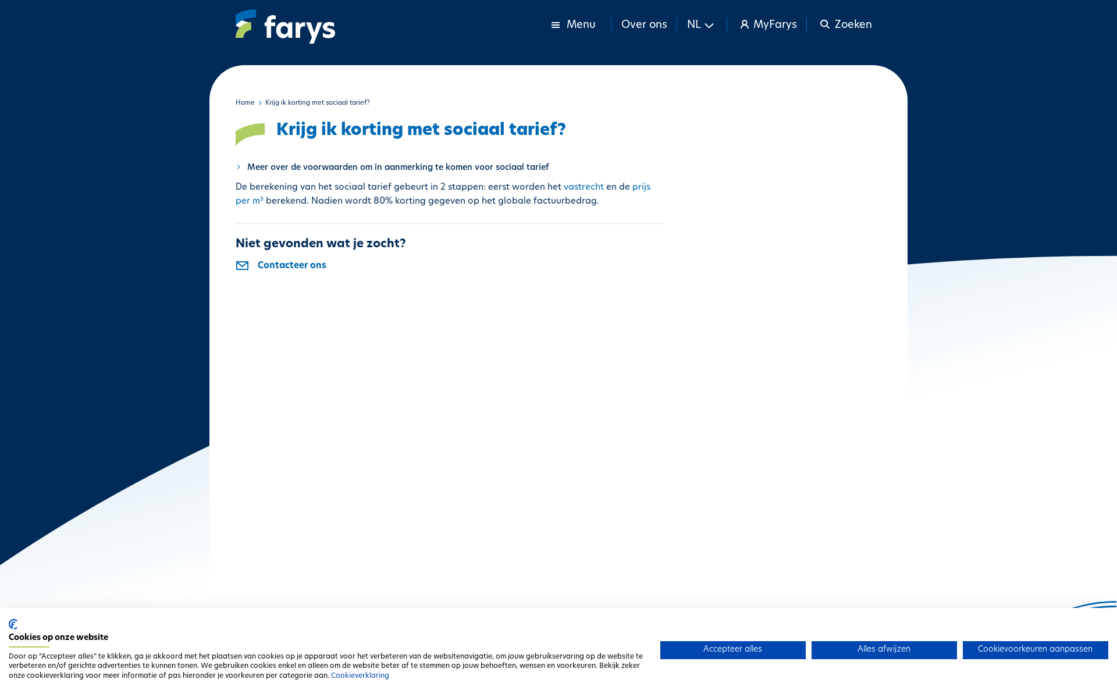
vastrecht (584, 187)
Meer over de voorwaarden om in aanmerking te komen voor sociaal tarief (398, 167)
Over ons (644, 25)
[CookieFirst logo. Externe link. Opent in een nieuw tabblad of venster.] (13, 624)
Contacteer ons (292, 266)
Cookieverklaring (360, 676)
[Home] (285, 26)
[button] (702, 25)
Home (245, 103)
